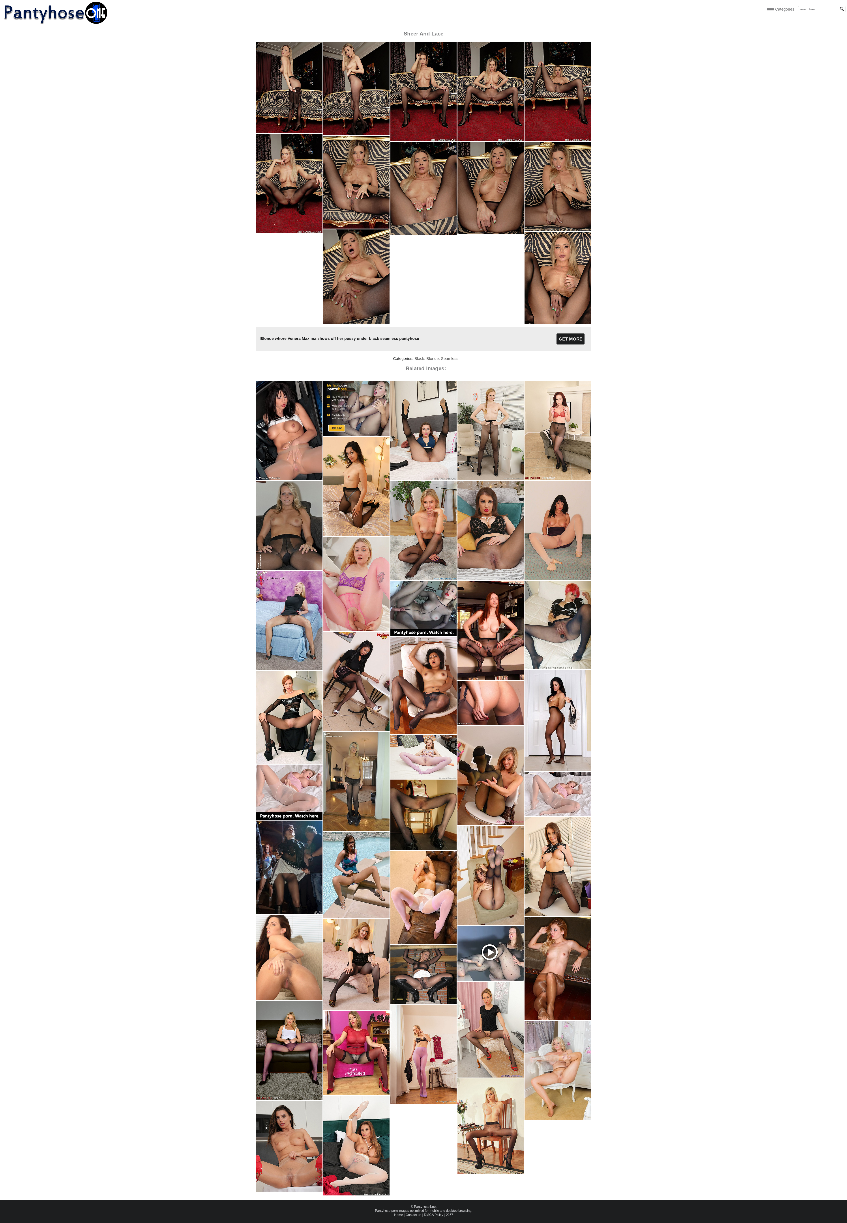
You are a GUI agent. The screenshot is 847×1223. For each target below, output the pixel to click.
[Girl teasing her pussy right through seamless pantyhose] (558, 668)
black (419, 358)
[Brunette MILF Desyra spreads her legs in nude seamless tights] (558, 579)
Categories (783, 9)
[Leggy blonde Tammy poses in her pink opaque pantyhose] (423, 1102)
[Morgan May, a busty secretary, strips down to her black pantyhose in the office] (558, 915)
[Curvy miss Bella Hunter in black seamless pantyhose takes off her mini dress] (356, 1009)
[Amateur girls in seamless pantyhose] (423, 849)
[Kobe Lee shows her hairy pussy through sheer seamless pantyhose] (289, 999)
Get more (570, 339)
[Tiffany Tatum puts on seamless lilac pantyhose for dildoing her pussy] (423, 777)
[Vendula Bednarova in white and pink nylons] (423, 943)
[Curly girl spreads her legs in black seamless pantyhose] (490, 923)
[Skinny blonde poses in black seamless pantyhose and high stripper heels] (490, 1173)
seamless (449, 358)
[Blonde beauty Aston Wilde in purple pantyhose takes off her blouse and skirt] (289, 1099)
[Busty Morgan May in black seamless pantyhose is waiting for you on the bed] (490, 579)
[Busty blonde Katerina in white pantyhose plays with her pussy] (558, 815)
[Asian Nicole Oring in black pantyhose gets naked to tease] (423, 733)
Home (398, 1215)
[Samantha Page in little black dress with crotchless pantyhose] (490, 1076)
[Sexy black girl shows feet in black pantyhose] (356, 730)
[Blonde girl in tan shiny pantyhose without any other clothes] (558, 1018)
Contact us (413, 1215)
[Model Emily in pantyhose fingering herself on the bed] (289, 668)
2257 (449, 1215)
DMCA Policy (433, 1215)
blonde (432, 358)
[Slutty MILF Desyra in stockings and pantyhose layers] (490, 724)
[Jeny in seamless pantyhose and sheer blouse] (289, 912)
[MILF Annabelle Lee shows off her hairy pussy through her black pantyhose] (558, 479)
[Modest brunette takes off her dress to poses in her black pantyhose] (558, 770)
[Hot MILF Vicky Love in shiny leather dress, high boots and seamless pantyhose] (289, 1190)
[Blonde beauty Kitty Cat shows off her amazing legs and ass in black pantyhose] (356, 830)
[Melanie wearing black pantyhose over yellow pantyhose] (490, 824)
